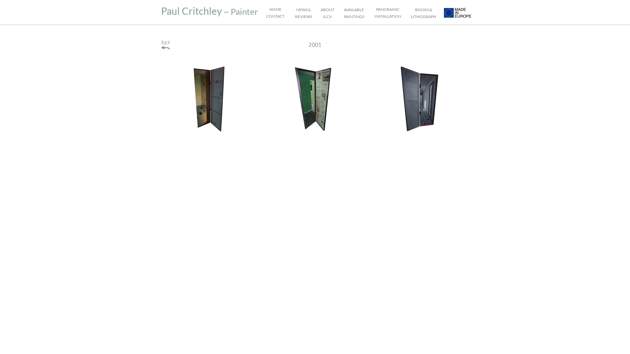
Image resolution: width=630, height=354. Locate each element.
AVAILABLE (354, 9)
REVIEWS (303, 16)
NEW (300, 9)
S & (308, 9)
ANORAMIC (389, 9)
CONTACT (275, 16)
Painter (244, 11)
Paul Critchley (191, 11)
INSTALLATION (387, 16)
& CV (327, 16)
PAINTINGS (354, 16)
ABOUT (327, 9)
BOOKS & (423, 9)
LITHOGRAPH (423, 16)
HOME (275, 9)
